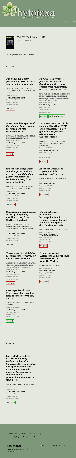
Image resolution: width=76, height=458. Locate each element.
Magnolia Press (21, 437)
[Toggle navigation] (2, 25)
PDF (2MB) (43, 116)
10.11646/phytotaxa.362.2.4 (50, 150)
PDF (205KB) (11, 402)
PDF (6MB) (43, 161)
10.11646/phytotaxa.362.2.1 (17, 97)
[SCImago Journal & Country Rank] (53, 446)
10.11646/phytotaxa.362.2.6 (50, 183)
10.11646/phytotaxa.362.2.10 (50, 270)
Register (66, 21)
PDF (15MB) (44, 282)
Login (73, 21)
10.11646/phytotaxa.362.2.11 (17, 310)
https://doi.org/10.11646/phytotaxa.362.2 (24, 55)
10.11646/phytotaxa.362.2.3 (17, 143)
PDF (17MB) (44, 195)
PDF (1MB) (10, 154)
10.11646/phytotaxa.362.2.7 (17, 233)
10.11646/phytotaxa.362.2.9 (17, 272)
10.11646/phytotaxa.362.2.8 (50, 234)
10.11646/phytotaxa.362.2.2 (50, 105)
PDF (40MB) (10, 109)
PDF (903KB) (11, 205)
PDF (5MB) (43, 246)
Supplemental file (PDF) (56, 116)
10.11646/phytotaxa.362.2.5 (17, 193)
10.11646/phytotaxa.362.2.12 (17, 391)
